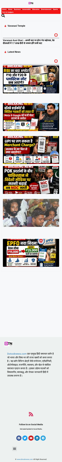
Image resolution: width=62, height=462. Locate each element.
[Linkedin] (37, 438)
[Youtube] (31, 438)
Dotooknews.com (17, 353)
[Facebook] (18, 438)
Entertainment (46, 9)
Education (35, 9)
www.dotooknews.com (25, 459)
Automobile (26, 9)
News (10, 9)
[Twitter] (25, 438)
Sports (55, 9)
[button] (14, 448)
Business (17, 9)
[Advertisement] (31, 305)
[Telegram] (43, 438)
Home (4, 9)
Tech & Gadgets (8, 12)
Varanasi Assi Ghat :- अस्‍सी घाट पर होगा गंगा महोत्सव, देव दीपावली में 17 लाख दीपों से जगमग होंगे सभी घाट (29, 41)
